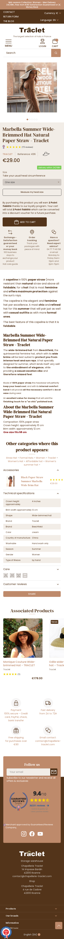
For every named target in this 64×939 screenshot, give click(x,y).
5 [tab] (36, 119)
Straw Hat (11, 457)
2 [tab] (30, 119)
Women (40, 457)
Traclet (8, 154)
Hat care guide (10, 264)
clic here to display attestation (33, 827)
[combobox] (32, 182)
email (55, 252)
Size (5, 172)
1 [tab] (27, 119)
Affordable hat (34, 461)
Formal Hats (26, 457)
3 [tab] (32, 119)
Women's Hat (15, 461)
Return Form (11, 16)
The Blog (8, 21)
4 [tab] (34, 119)
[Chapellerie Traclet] (32, 29)
